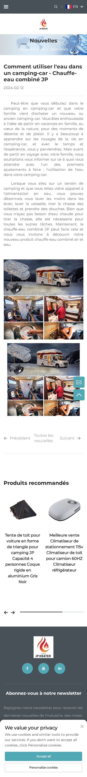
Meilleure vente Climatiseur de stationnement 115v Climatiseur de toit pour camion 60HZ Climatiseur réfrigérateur (64, 552)
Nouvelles (59, 49)
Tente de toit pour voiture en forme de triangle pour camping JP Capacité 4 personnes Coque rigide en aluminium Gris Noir (22, 558)
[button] (6, 612)
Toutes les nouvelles (43, 438)
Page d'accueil (32, 49)
